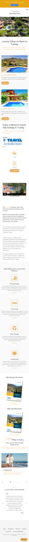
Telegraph (7, 207)
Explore (5, 83)
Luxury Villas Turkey (14, 13)
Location (24, 528)
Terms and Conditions (18, 531)
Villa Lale (18, 528)
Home (4, 528)
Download (14, 403)
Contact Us (14, 5)
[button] (2, 482)
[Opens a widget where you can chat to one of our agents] (24, 539)
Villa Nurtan (10, 528)
